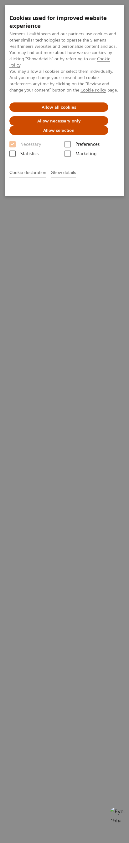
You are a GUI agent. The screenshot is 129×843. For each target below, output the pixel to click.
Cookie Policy (93, 89)
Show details (63, 172)
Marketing (85, 153)
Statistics (29, 153)
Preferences (87, 144)
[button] (117, 814)
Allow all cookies (59, 107)
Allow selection (59, 130)
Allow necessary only (59, 120)
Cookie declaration (27, 172)
